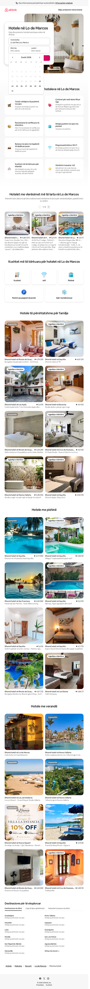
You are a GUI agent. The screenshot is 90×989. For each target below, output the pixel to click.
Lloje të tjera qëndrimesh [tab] (35, 908)
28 (31, 86)
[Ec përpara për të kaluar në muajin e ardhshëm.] (39, 57)
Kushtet (49, 985)
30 (40, 86)
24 (12, 86)
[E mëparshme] (40, 207)
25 (17, 86)
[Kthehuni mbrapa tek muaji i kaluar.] (12, 57)
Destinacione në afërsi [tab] (13, 908)
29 (35, 86)
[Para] (48, 207)
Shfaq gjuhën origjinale (64, 3)
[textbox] (18, 50)
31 (12, 91)
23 (40, 81)
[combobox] (29, 42)
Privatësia (40, 985)
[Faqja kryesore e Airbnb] (11, 10)
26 (21, 86)
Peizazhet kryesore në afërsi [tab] (59, 908)
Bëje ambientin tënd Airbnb (70, 10)
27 (26, 86)
